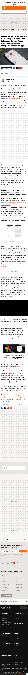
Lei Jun (5, 29)
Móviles (9, 404)
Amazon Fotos (5, 205)
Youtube (14, 563)
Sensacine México (18, 660)
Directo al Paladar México (6, 665)
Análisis (4, 578)
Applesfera (4, 620)
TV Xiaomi (23, 29)
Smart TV (4, 590)
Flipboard (19, 68)
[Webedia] (6, 609)
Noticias (16, 581)
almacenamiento (13, 99)
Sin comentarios (7, 68)
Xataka (3, 616)
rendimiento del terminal (17, 103)
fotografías (19, 88)
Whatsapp (4, 587)
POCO (17, 29)
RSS (17, 563)
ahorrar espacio (8, 209)
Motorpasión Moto (18, 638)
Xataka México (5, 657)
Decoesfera (4, 647)
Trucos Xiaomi (18, 587)
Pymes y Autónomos (19, 647)
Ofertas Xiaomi (5, 584)
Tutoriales (4, 581)
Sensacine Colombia (19, 662)
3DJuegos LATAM (18, 657)
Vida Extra (16, 618)
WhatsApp (11, 29)
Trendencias (5, 645)
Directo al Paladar (6, 635)
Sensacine (16, 625)
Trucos (14, 404)
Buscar (26, 601)
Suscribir (23, 551)
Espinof (16, 628)
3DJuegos (16, 616)
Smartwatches (18, 575)
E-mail (22, 68)
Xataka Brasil (5, 660)
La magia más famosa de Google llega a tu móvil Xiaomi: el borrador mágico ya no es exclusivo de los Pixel (13, 357)
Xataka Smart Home (6, 622)
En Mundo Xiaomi (7, 354)
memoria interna (10, 165)
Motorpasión (17, 635)
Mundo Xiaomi (5, 624)
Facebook (14, 68)
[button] (11, 79)
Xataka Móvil (5, 618)
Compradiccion (5, 650)
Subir (22, 608)
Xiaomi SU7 (17, 590)
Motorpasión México (19, 664)
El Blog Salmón (18, 645)
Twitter (17, 68)
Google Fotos (14, 203)
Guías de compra (18, 584)
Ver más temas (6, 595)
